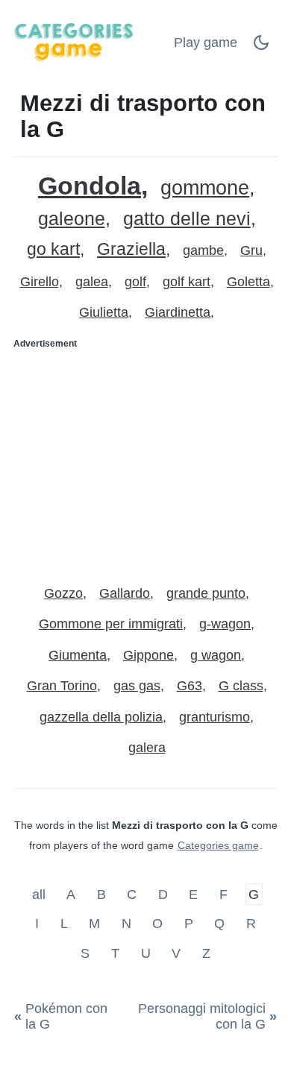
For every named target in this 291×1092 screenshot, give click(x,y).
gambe (203, 250)
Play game (205, 42)
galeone (71, 218)
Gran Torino (62, 685)
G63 (189, 685)
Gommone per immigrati (111, 623)
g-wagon (225, 623)
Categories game (218, 845)
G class (241, 685)
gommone (204, 188)
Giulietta (103, 312)
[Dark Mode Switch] (261, 47)
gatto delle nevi (187, 218)
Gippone (148, 655)
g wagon (215, 655)
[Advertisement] (145, 460)
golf (135, 281)
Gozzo (63, 593)
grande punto (205, 593)
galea (91, 281)
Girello (39, 281)
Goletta (248, 281)
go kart (53, 249)
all (40, 893)
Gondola (89, 186)
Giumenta (77, 655)
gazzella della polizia (101, 717)
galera (147, 747)
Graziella (131, 249)
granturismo (214, 717)
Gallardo (124, 593)
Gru (251, 250)
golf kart (186, 281)
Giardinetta (177, 312)
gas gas (136, 685)
